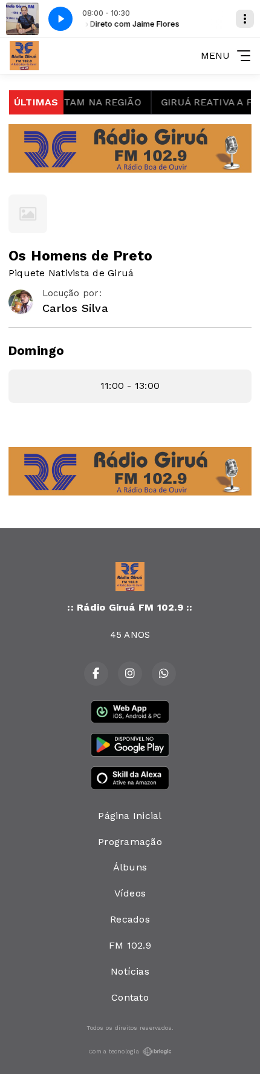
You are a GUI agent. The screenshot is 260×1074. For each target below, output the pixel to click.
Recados (130, 919)
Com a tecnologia (113, 1051)
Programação (130, 841)
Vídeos (130, 893)
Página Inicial (129, 815)
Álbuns (130, 867)
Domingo (36, 350)
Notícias (130, 971)
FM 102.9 (130, 945)
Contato (130, 997)
